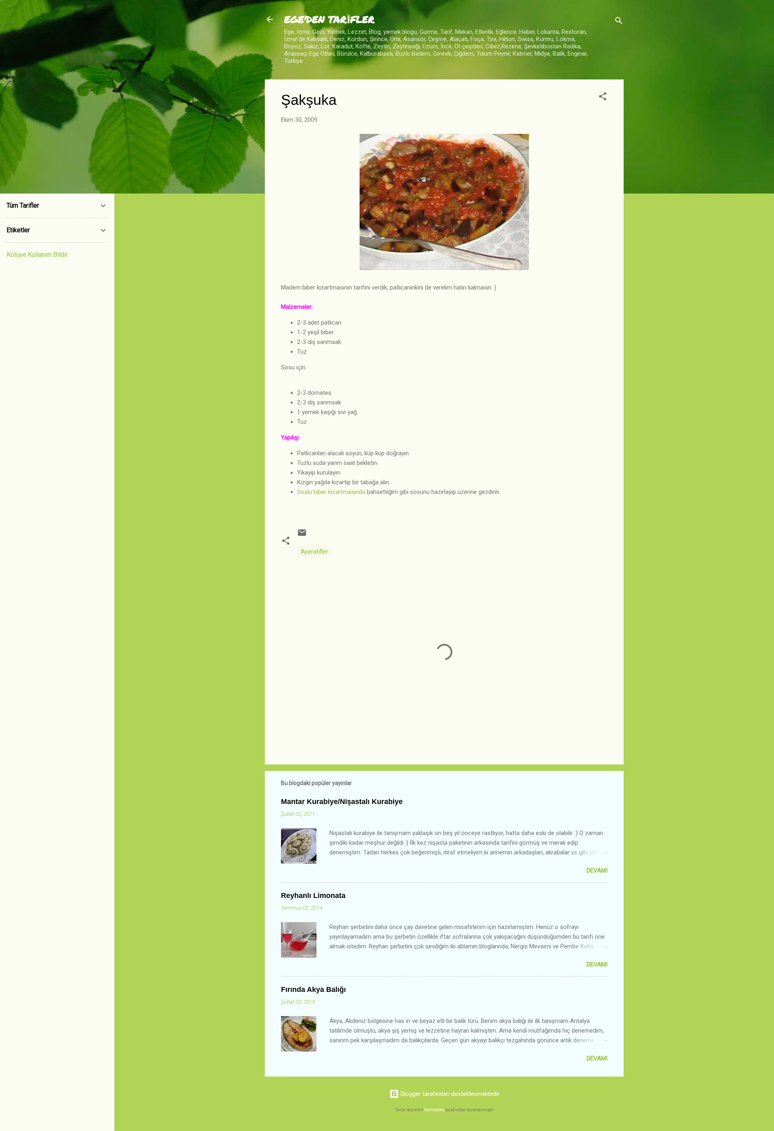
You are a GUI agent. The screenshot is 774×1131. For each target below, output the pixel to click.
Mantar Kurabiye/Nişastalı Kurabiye (342, 802)
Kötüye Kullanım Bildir (37, 254)
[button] (603, 98)
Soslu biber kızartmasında (331, 492)
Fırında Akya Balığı (313, 989)
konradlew (434, 1109)
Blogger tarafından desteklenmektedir (449, 1094)
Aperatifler (314, 551)
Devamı (597, 870)
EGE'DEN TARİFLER (329, 19)
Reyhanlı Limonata (313, 895)
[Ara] (619, 22)
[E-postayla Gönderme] (302, 535)
